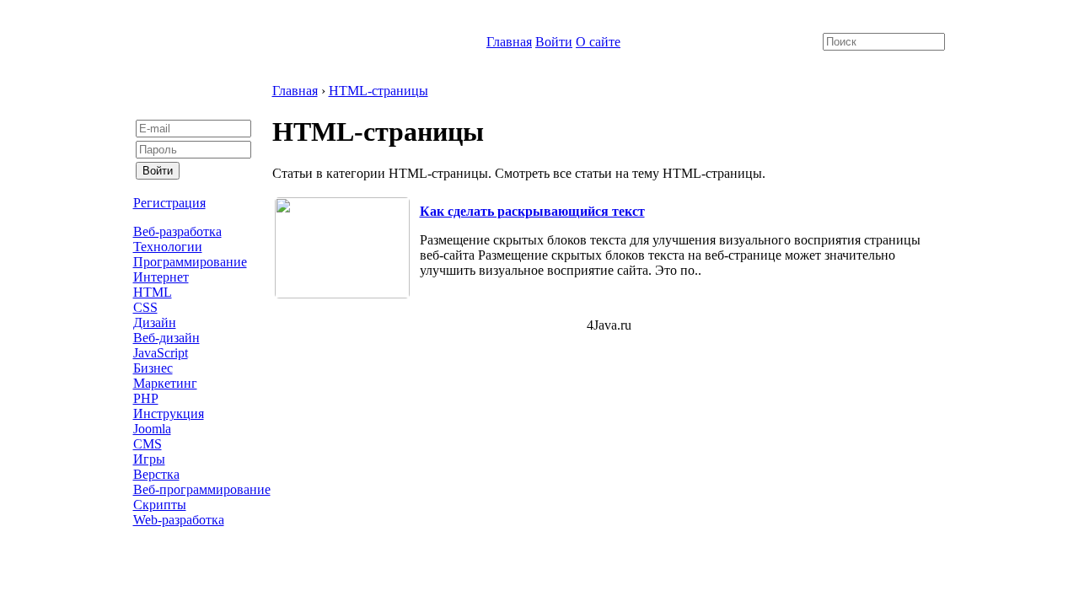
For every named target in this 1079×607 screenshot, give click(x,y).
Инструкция (168, 413)
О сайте (598, 42)
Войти (553, 42)
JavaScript (160, 353)
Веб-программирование (202, 489)
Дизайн (154, 322)
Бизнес (153, 368)
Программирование (190, 262)
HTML (152, 292)
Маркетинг (165, 383)
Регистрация (169, 203)
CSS (145, 307)
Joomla (152, 429)
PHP (145, 398)
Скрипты (159, 504)
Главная (509, 42)
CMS (147, 444)
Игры (149, 459)
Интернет (161, 277)
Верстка (156, 474)
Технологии (167, 246)
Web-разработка (178, 520)
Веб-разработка (177, 231)
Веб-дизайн (166, 337)
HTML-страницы (378, 90)
